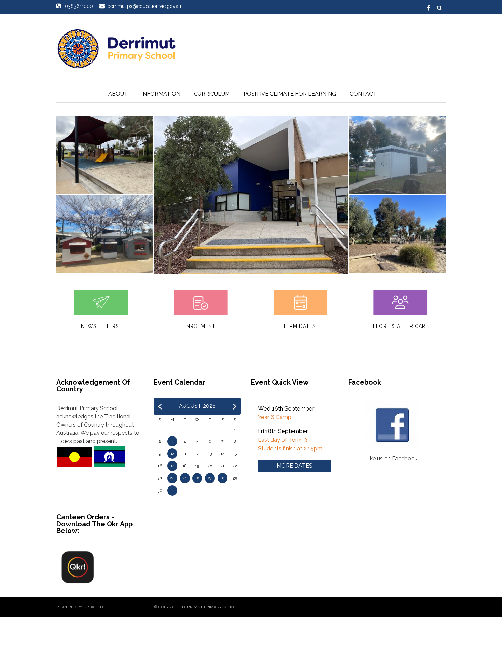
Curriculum (212, 94)
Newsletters (100, 326)
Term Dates (299, 326)
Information (160, 94)
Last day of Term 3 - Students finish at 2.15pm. (290, 444)
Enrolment (199, 326)
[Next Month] (235, 406)
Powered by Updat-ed (79, 607)
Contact (363, 94)
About (118, 94)
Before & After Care (399, 326)
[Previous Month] (160, 406)
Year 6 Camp (274, 417)
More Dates (294, 465)
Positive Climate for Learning (289, 94)
